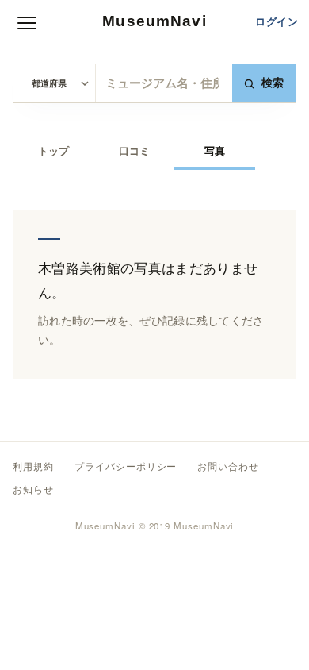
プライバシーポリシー (125, 466)
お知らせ (33, 489)
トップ (53, 151)
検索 (272, 83)
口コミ (134, 151)
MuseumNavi (154, 21)
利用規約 (33, 466)
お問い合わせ (228, 466)
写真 (214, 151)
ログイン (276, 22)
